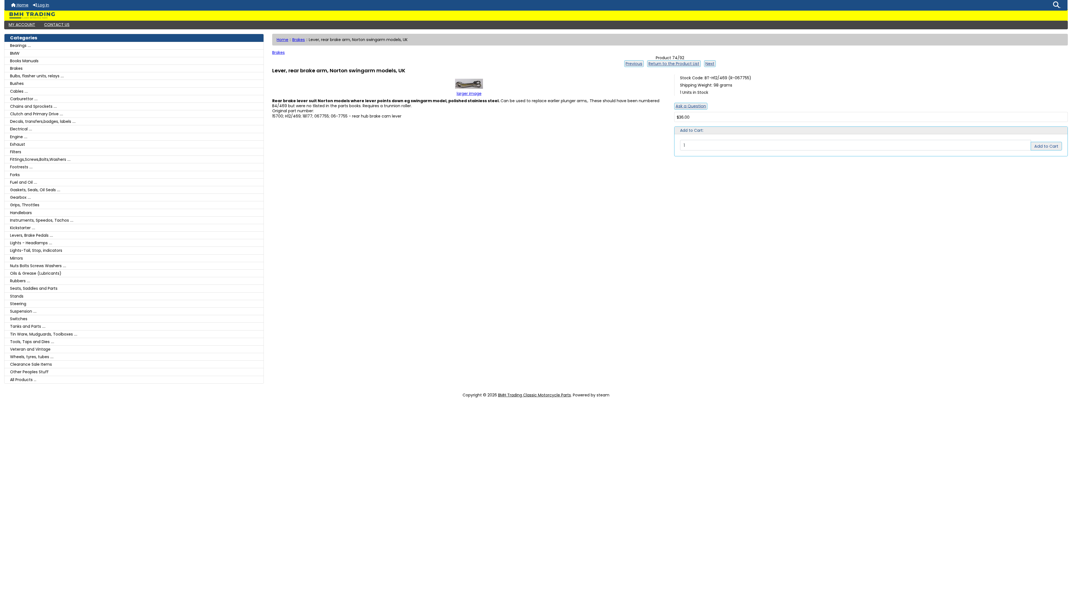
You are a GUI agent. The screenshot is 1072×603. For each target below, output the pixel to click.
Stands (16, 296)
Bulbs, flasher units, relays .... (37, 76)
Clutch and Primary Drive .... (36, 114)
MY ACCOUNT (22, 24)
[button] (1057, 5)
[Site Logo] (536, 15)
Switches (18, 319)
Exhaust (17, 144)
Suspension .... (23, 311)
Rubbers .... (20, 281)
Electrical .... (21, 129)
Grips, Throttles (24, 205)
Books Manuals (24, 61)
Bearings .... (20, 45)
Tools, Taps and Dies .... (32, 341)
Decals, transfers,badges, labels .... (43, 121)
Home (22, 5)
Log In (43, 5)
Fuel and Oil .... (23, 182)
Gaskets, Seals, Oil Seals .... (35, 190)
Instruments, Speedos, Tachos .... (41, 220)
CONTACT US (57, 24)
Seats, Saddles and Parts (34, 288)
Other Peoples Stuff (29, 372)
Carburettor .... (24, 99)
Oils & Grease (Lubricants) (35, 273)
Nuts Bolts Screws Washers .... (38, 266)
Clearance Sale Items (31, 364)
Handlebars (21, 213)
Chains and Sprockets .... (33, 106)
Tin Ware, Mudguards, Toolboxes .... (43, 334)
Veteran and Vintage (30, 349)
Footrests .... (21, 167)
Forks (15, 175)
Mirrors (16, 258)
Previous (634, 63)
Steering (18, 304)
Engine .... (18, 137)
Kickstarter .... (22, 228)
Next (709, 63)
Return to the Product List (674, 63)
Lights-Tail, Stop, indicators (36, 250)
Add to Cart (1046, 146)
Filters (15, 152)
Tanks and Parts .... (28, 326)
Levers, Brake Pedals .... (31, 235)
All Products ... (23, 379)
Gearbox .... (20, 197)
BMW (15, 53)
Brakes (298, 39)
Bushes (17, 83)
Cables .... (19, 91)
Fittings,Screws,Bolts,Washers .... (40, 159)
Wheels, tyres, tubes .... (32, 357)
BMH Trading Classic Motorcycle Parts (534, 395)
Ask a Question (691, 106)
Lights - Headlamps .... (31, 243)
